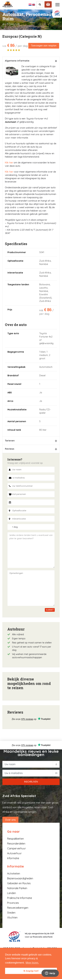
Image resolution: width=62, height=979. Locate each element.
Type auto (13, 333)
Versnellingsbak (16, 367)
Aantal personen (16, 421)
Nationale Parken (17, 888)
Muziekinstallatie (17, 409)
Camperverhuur (16, 848)
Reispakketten (15, 838)
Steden (11, 912)
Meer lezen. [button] (32, 962)
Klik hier (9, 162)
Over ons (10, 819)
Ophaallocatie (15, 260)
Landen (11, 893)
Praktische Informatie (19, 898)
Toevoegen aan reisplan (43, 45)
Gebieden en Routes (19, 883)
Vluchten (12, 917)
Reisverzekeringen (17, 907)
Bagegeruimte (15, 351)
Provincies (13, 902)
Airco (10, 401)
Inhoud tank (14, 429)
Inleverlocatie (15, 272)
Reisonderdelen (16, 843)
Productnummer (16, 252)
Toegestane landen (18, 284)
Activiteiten (13, 873)
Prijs (9, 309)
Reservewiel (14, 384)
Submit (50, 610)
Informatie (13, 858)
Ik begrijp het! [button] (31, 971)
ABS (9, 392)
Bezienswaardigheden (20, 878)
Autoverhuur (14, 853)
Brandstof (13, 375)
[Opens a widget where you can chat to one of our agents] (50, 973)
